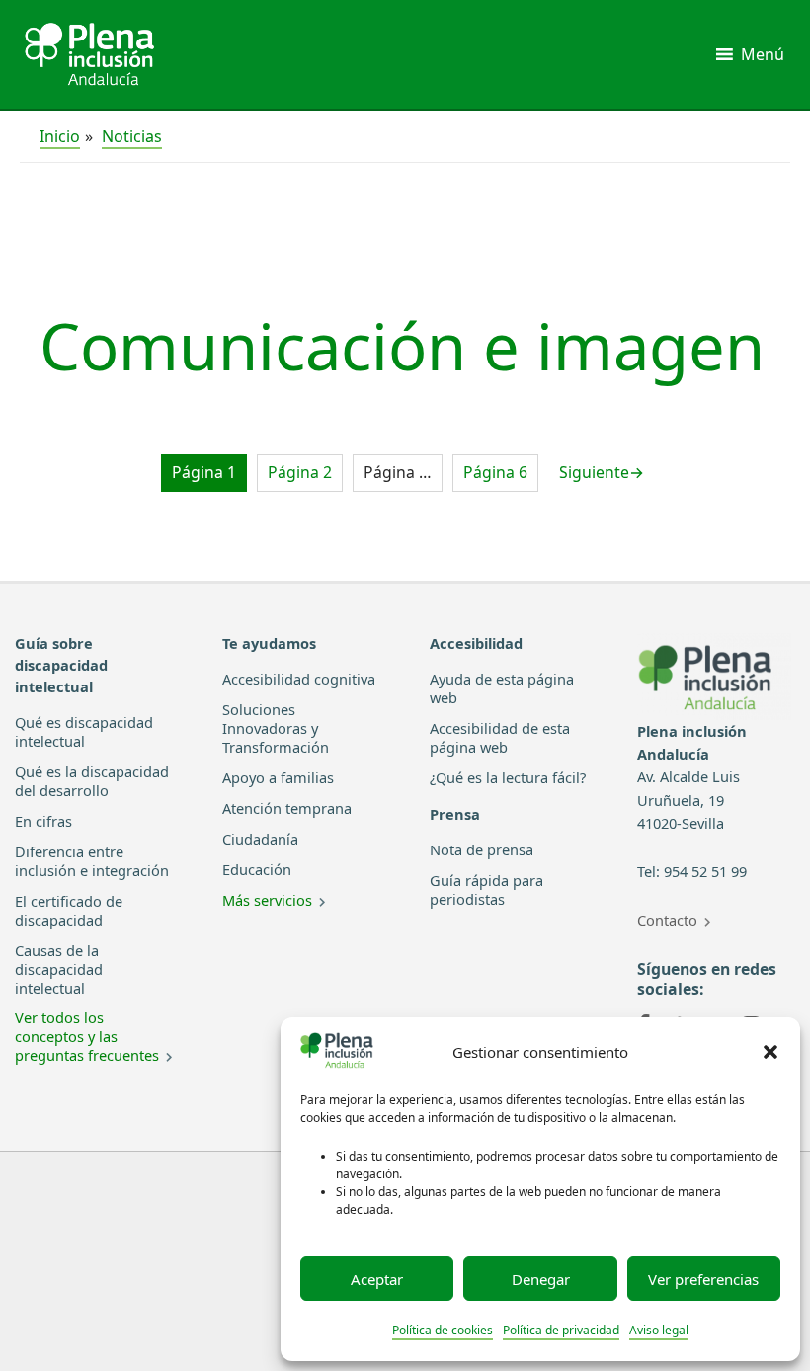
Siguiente (601, 472)
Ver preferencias (703, 1279)
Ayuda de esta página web (502, 688)
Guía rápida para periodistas (486, 889)
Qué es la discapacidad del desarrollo (92, 781)
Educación (256, 869)
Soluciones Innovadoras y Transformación (275, 728)
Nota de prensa (481, 849)
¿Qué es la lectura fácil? (508, 777)
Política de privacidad (561, 1330)
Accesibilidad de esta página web (500, 737)
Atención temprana (287, 808)
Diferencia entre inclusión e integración (92, 861)
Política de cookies (442, 1330)
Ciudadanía (260, 838)
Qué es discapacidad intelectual (84, 731)
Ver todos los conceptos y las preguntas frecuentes (87, 1036)
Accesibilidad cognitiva (298, 678)
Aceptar (377, 1279)
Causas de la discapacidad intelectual (59, 969)
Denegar (541, 1279)
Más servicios (267, 900)
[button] (770, 1052)
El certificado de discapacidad (68, 910)
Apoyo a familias (278, 777)
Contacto (667, 919)
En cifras (43, 821)
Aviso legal (658, 1330)
